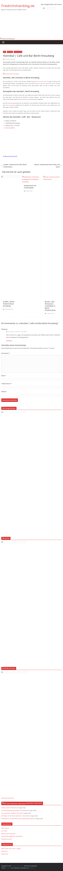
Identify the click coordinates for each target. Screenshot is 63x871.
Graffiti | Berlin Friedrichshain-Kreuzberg (8, 304)
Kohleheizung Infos (6, 839)
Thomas (4, 329)
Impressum (4, 851)
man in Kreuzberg (10, 105)
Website (3, 392)
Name (3, 376)
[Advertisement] (31, 25)
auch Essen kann (42, 81)
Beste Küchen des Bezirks (8, 833)
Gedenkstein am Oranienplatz (30, 186)
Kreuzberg (10, 51)
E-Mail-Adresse (6, 384)
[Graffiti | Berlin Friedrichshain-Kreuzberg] (10, 177)
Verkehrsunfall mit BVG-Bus (8, 808)
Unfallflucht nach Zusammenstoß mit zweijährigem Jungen (17, 818)
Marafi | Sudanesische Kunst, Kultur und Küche (47, 166)
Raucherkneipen (17, 51)
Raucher (24, 99)
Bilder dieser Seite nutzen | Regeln (11, 848)
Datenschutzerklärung (7, 798)
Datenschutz (4, 854)
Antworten (9, 341)
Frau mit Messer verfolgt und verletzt (11, 813)
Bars (4, 51)
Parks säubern (5, 828)
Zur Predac (4, 831)
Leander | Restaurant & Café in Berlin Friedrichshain (15, 166)
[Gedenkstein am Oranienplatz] (31, 177)
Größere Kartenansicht (10, 156)
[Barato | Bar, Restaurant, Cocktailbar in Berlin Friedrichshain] (52, 177)
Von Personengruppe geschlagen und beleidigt (14, 810)
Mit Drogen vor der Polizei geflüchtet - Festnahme (15, 816)
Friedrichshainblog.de (17, 5)
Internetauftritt (10, 128)
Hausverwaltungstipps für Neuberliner (12, 836)
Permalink (24, 331)
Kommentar (5, 353)
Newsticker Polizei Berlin (34, 803)
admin (13, 59)
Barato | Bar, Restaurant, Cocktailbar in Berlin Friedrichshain (50, 306)
